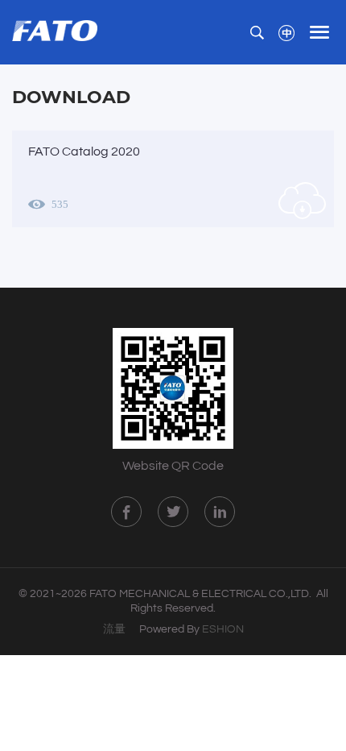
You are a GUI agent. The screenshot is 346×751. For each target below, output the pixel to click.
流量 (114, 629)
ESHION (223, 629)
